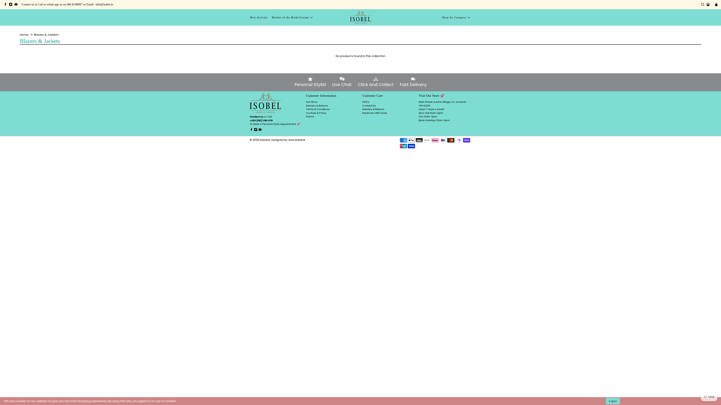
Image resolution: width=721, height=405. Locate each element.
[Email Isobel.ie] (17, 5)
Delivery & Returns (317, 105)
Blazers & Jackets (46, 34)
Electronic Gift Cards (374, 113)
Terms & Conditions (318, 109)
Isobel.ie (265, 140)
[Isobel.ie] (360, 17)
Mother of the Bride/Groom (290, 17)
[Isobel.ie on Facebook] (6, 5)
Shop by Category (454, 17)
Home (24, 34)
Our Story (311, 102)
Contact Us (369, 105)
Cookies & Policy (316, 113)
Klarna (310, 116)
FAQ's (365, 102)
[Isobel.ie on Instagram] (11, 5)
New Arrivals (259, 17)
